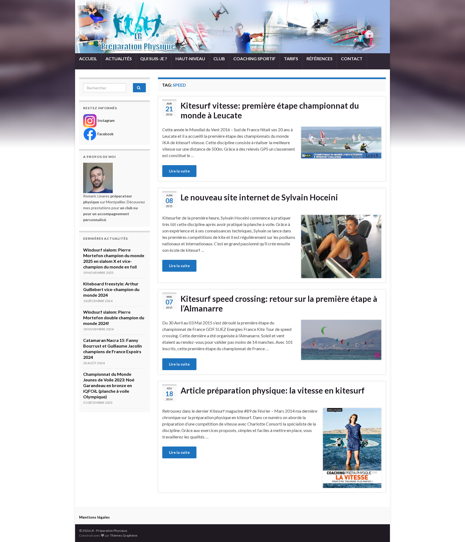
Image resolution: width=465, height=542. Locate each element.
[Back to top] (453, 530)
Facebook (105, 134)
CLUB (219, 58)
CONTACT (351, 58)
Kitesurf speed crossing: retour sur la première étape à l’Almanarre (279, 303)
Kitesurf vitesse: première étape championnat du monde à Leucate (270, 110)
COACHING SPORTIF (254, 58)
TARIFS (291, 58)
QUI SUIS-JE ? (153, 58)
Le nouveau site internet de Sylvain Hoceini (259, 197)
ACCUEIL (88, 58)
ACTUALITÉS (118, 58)
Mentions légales (94, 517)
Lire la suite (179, 171)
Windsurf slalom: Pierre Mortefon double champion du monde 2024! (113, 317)
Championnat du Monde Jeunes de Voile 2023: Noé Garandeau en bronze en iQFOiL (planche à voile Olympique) (108, 385)
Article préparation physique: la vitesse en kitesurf (273, 390)
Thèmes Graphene (123, 535)
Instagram (106, 120)
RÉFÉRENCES (320, 58)
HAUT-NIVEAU (190, 58)
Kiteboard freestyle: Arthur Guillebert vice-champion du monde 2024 (111, 289)
